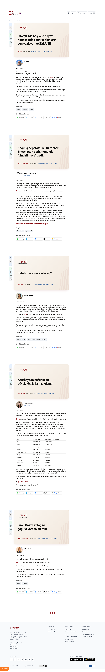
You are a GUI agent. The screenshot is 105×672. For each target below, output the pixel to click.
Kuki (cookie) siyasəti (87, 636)
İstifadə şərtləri (85, 629)
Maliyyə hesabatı (69, 641)
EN (87, 666)
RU (93, 666)
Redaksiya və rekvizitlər (71, 631)
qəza (18, 109)
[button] (10, 24)
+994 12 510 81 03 (14, 646)
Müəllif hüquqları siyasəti (88, 634)
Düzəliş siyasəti (69, 639)
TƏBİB (31, 109)
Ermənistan (20, 231)
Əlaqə (66, 634)
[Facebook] (14, 659)
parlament (29, 231)
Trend (52, 77)
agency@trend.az (14, 648)
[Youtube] (22, 659)
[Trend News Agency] (14, 628)
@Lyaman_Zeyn (23, 482)
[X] (18, 659)
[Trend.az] (15, 13)
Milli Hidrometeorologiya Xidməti (36, 339)
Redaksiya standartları (71, 636)
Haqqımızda (68, 629)
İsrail (18, 583)
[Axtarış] (68, 13)
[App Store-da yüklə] (76, 659)
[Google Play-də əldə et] (89, 659)
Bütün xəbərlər (27, 63)
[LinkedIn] (29, 659)
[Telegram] (25, 659)
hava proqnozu (21, 339)
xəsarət (25, 109)
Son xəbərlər (51, 629)
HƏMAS (25, 583)
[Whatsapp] (11, 659)
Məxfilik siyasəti (86, 631)
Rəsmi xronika (52, 631)
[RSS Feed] (33, 659)
